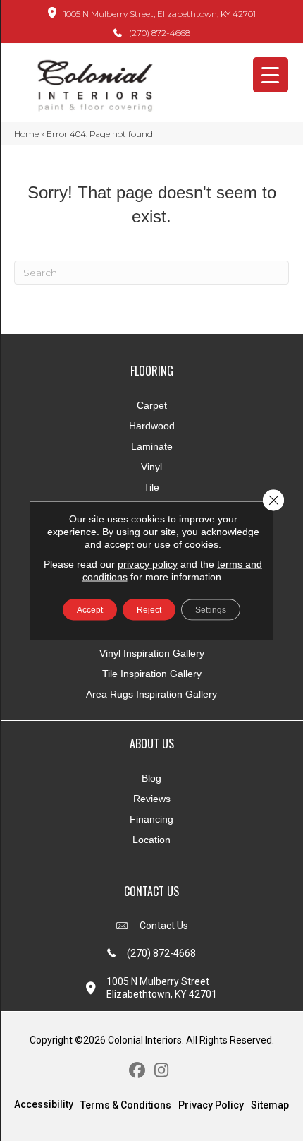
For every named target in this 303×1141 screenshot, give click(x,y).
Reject (149, 610)
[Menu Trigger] (270, 74)
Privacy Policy (211, 1105)
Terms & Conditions (125, 1105)
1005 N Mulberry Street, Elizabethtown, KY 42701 (159, 13)
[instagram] (162, 1071)
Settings (210, 610)
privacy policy (148, 564)
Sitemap (270, 1105)
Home (26, 134)
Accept (90, 610)
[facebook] (137, 1071)
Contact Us (164, 925)
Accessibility (43, 1104)
